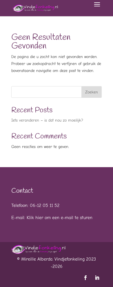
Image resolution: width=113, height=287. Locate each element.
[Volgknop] (85, 277)
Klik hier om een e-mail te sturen (59, 217)
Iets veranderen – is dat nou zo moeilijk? (47, 120)
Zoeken (91, 92)
